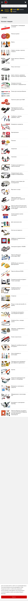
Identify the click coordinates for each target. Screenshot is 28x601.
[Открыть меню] (2, 2)
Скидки (14, 11)
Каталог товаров (7, 10)
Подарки (14, 9)
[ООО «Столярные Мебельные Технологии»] (5, 3)
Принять (14, 597)
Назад (5, 17)
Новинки (21, 9)
